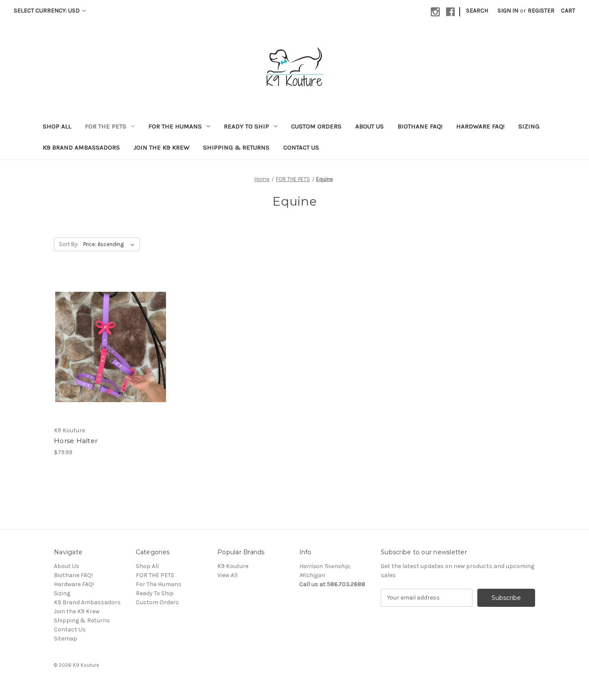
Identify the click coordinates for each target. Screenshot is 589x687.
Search (477, 10)
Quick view (103, 331)
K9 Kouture (232, 566)
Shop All (57, 126)
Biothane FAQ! (420, 126)
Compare (108, 347)
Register (541, 10)
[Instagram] (435, 11)
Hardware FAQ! (480, 126)
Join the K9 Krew (161, 147)
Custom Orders (316, 126)
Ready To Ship (246, 126)
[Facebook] (450, 11)
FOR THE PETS (105, 126)
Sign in (508, 10)
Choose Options (111, 362)
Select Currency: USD (47, 10)
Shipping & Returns (236, 147)
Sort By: (68, 244)
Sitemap (65, 638)
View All (227, 575)
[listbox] (110, 244)
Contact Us (301, 147)
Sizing (528, 126)
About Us (369, 126)
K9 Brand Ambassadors (81, 147)
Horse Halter (75, 441)
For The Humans (175, 126)
